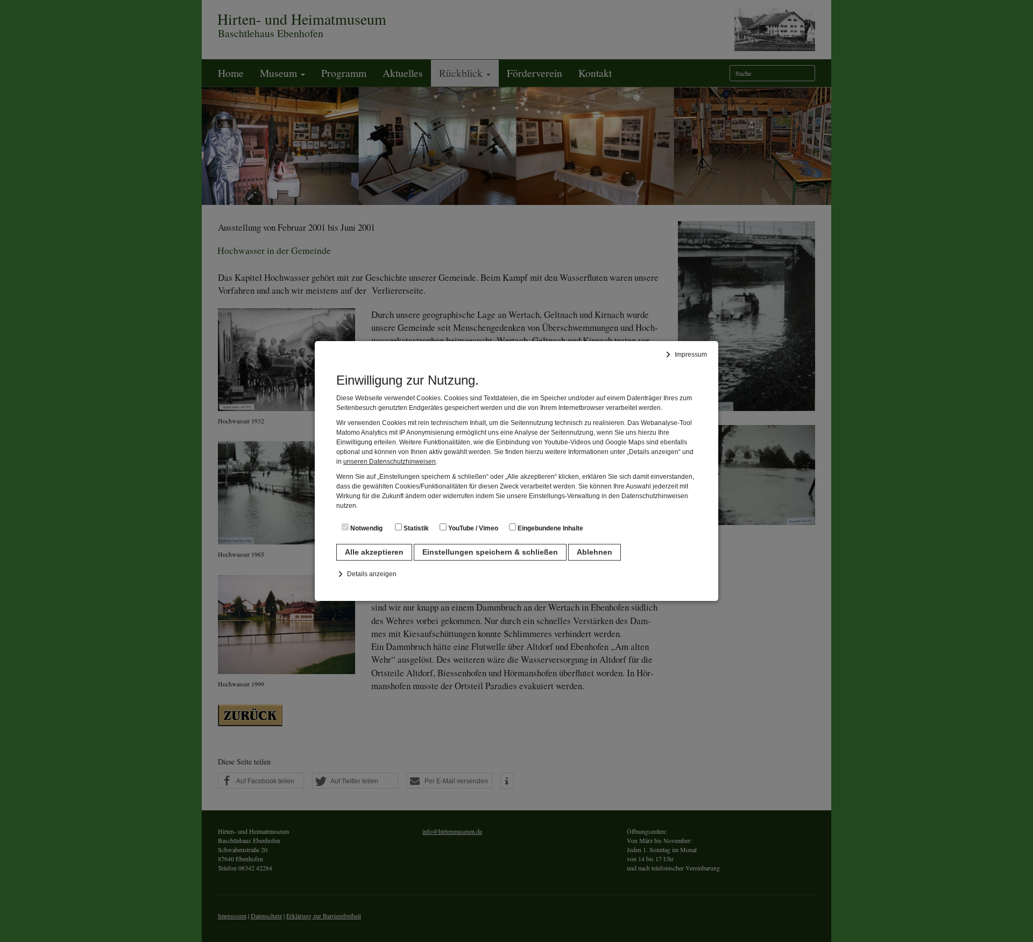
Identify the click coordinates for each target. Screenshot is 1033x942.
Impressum (691, 354)
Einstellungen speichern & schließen (490, 552)
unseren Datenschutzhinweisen (389, 461)
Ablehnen (594, 552)
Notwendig (366, 528)
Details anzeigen (372, 574)
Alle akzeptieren (374, 552)
